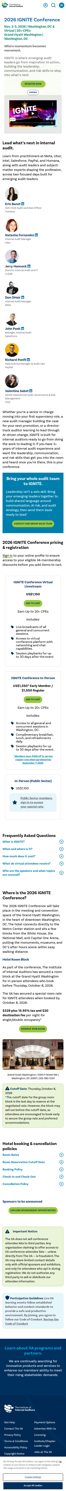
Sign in (8, 555)
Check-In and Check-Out (19, 1177)
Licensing (40, 1435)
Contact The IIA (13, 1428)
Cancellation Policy (15, 1184)
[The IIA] (12, 6)
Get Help (9, 1422)
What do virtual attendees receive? (27, 864)
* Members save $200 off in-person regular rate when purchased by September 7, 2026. (33, 760)
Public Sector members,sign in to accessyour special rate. (36, 802)
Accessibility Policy (15, 1447)
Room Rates (11, 1155)
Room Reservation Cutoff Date (24, 1162)
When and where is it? (17, 849)
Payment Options (44, 1422)
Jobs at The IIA (43, 1452)
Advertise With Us (45, 1428)
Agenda (33, 92)
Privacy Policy (12, 1435)
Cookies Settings (33, 1477)
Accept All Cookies (33, 1485)
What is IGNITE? (14, 842)
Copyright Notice (14, 1453)
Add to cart (33, 603)
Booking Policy (13, 1169)
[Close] (60, 1462)
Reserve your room (33, 1029)
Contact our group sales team (33, 523)
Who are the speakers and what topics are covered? (29, 873)
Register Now (33, 84)
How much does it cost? (19, 856)
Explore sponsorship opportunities (33, 1210)
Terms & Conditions (16, 1441)
